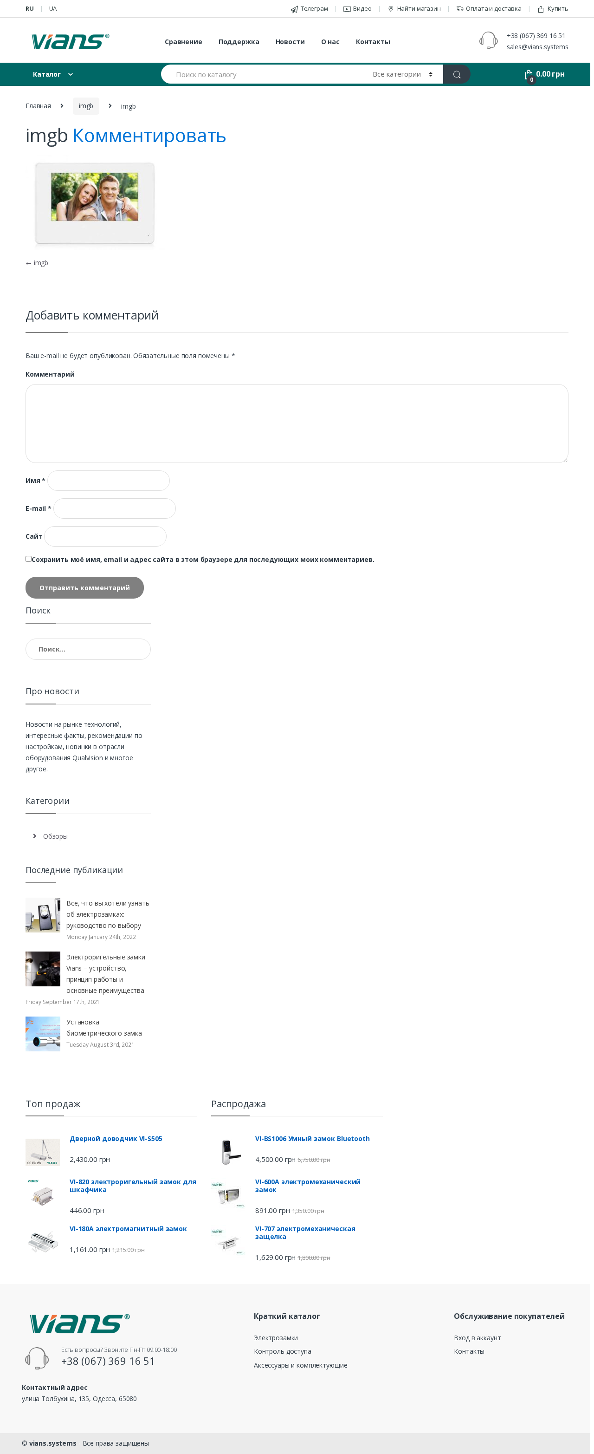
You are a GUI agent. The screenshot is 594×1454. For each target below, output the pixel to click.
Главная (38, 105)
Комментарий (50, 374)
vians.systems (53, 1443)
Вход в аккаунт (477, 1337)
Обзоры (55, 836)
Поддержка (239, 41)
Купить (558, 8)
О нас (330, 41)
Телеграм (314, 8)
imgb (86, 105)
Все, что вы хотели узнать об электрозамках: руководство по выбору (107, 914)
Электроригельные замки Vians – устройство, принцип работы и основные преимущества (105, 973)
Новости (290, 41)
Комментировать (149, 135)
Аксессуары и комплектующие (300, 1365)
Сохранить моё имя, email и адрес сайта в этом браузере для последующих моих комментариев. (203, 559)
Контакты (373, 41)
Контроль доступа (282, 1351)
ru (30, 8)
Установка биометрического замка (104, 1027)
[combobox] (261, 74)
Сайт (34, 536)
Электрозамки (276, 1337)
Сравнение (183, 41)
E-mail (39, 508)
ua (53, 8)
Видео (362, 8)
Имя (35, 480)
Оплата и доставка (494, 8)
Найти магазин (419, 8)
